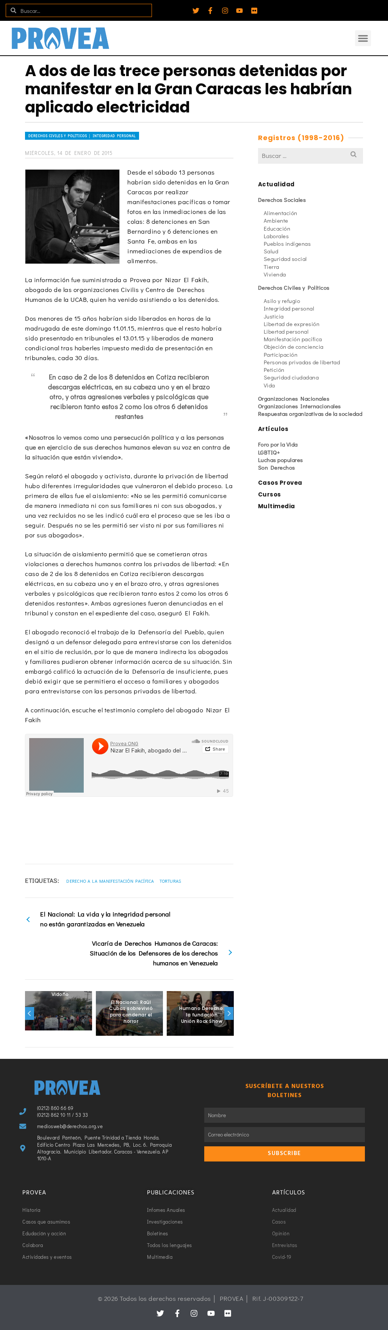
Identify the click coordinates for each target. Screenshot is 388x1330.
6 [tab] (143, 1032)
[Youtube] (239, 10)
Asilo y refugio (282, 300)
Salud (271, 251)
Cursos (269, 494)
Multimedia (276, 506)
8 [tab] (161, 1032)
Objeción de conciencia (294, 346)
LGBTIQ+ (269, 452)
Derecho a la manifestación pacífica (110, 881)
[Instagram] (225, 10)
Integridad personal (289, 308)
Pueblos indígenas (287, 243)
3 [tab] (115, 1032)
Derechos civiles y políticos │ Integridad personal (82, 136)
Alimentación (280, 213)
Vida (269, 385)
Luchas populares (280, 460)
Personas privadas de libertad (302, 362)
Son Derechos (276, 467)
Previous (29, 1013)
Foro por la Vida (278, 444)
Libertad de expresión (292, 324)
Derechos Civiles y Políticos (294, 287)
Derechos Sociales (282, 199)
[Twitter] (195, 10)
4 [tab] (124, 1032)
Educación (277, 228)
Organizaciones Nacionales (294, 398)
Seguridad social (285, 258)
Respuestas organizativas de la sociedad (310, 413)
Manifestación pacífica (293, 339)
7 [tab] (152, 1032)
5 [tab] (134, 1032)
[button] (363, 38)
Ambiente (276, 220)
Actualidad (276, 184)
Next (228, 1013)
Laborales (276, 236)
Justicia (274, 316)
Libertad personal (286, 331)
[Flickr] (254, 10)
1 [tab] (97, 1032)
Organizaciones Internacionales (299, 406)
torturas (170, 881)
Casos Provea (280, 483)
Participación (281, 354)
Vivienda (275, 274)
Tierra (271, 266)
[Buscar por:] (310, 155)
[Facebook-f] (210, 10)
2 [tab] (106, 1032)
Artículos (273, 429)
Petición (274, 369)
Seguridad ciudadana (291, 377)
